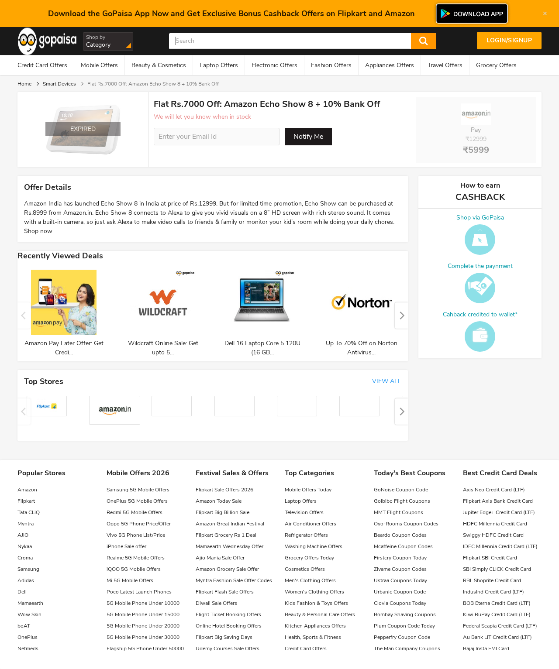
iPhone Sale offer (126, 546)
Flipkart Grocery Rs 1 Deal (226, 535)
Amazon (27, 489)
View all (386, 381)
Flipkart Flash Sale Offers (225, 591)
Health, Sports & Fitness (313, 637)
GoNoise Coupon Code (401, 489)
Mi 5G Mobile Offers (130, 580)
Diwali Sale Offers (216, 603)
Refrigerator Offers (306, 535)
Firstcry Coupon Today (400, 557)
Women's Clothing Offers (314, 591)
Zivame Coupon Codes (400, 569)
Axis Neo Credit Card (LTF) (494, 489)
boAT (23, 625)
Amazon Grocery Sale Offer (227, 569)
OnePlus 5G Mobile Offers (137, 500)
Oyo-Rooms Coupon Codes (406, 523)
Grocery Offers (496, 65)
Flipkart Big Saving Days (224, 637)
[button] (401, 315)
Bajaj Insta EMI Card (486, 648)
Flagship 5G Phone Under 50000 (145, 648)
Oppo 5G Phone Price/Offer (139, 523)
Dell (22, 591)
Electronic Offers (274, 65)
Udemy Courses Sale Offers (227, 648)
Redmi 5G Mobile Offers (134, 512)
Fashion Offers (331, 65)
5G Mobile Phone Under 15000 (143, 614)
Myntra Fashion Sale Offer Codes (234, 580)
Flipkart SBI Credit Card (490, 557)
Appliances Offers (389, 65)
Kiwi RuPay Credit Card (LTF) (497, 614)
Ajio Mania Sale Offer (220, 557)
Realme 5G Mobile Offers (136, 557)
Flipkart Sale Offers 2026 (224, 489)
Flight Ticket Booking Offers (228, 614)
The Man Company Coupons (407, 648)
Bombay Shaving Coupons (405, 614)
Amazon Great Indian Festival (230, 523)
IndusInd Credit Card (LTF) (493, 591)
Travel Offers (445, 65)
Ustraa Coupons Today (400, 580)
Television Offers (304, 512)
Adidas (25, 580)
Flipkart (26, 500)
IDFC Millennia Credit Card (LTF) (500, 546)
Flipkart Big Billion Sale (222, 512)
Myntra (25, 523)
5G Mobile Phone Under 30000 (143, 637)
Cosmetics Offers (305, 569)
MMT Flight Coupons (398, 512)
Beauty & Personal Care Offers (320, 614)
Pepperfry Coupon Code (402, 637)
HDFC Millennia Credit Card (495, 523)
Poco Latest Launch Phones (139, 591)
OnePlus (27, 637)
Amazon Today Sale (219, 500)
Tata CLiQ (28, 512)
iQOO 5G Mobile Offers (134, 569)
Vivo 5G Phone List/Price (136, 535)
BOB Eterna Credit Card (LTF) (497, 603)
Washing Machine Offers (313, 546)
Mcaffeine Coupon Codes (403, 546)
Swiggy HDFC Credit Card (493, 535)
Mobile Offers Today (308, 489)
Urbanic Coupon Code (400, 591)
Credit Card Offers (42, 65)
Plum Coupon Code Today (404, 625)
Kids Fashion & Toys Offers (316, 603)
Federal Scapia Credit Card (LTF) (500, 625)
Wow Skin (29, 614)
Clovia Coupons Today (400, 603)
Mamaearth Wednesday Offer (229, 546)
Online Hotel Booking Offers (229, 625)
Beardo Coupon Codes (400, 535)
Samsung (28, 569)
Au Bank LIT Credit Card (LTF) (497, 637)
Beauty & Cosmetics (158, 65)
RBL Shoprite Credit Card (492, 580)
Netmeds (27, 648)
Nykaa (24, 546)
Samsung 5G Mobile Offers (138, 489)
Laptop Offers (219, 65)
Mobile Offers (99, 65)
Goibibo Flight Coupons (402, 500)
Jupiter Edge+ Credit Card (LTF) (499, 512)
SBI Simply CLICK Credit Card (497, 569)
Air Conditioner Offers (310, 523)
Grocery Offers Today (309, 557)
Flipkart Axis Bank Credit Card (498, 500)
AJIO (22, 535)
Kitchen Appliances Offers (315, 625)
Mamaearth (30, 603)
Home (24, 83)
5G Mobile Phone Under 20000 (143, 625)
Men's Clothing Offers (310, 580)
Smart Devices (59, 83)
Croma (25, 557)
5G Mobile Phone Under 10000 (143, 603)
